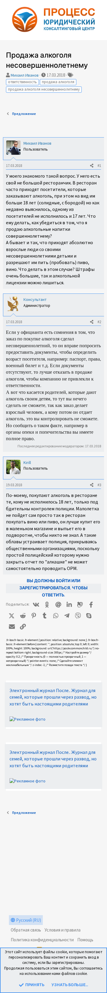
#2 (99, 321)
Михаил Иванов (25, 75)
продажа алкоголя (58, 81)
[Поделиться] (91, 165)
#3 (99, 484)
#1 (99, 165)
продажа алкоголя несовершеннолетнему (44, 89)
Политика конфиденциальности (42, 940)
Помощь (85, 940)
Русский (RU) (28, 920)
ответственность (22, 81)
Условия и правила (63, 930)
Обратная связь (26, 930)
